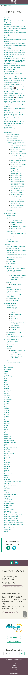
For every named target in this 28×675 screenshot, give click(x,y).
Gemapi (9, 287)
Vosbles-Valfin (8, 500)
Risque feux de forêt (10, 99)
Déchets (9, 282)
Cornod (6, 410)
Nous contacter (8, 368)
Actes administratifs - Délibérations (14, 90)
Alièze (6, 373)
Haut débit (10, 296)
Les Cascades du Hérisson (11, 513)
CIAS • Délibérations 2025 (17, 175)
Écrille (6, 425)
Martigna (7, 451)
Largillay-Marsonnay (10, 442)
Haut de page (25, 615)
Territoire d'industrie (13, 240)
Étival (5, 427)
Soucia (6, 490)
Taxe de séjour (11, 263)
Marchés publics (15, 172)
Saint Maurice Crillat (10, 485)
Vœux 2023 (7, 49)
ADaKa (16, 673)
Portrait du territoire (13, 134)
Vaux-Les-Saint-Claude (11, 494)
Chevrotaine (7, 405)
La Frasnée (7, 438)
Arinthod (13, 309)
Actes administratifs (13, 144)
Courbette (7, 412)
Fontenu (6, 429)
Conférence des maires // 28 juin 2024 (15, 51)
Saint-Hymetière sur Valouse (12, 481)
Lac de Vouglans (12, 252)
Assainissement (11, 274)
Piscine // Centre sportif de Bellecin (14, 66)
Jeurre (6, 435)
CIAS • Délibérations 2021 (17, 183)
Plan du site (7, 511)
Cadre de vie (7, 266)
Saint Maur (7, 483)
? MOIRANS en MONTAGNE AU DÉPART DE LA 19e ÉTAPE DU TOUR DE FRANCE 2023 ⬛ (14, 86)
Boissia (6, 382)
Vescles (6, 498)
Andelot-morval (8, 369)
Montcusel (7, 459)
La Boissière (7, 436)
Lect (5, 444)
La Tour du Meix (9, 440)
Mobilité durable (9, 92)
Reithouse (7, 477)
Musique (9, 361)
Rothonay (7, 479)
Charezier (7, 395)
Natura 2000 (11, 272)
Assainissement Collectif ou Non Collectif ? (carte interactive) (18, 277)
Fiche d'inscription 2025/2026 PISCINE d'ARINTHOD (16, 356)
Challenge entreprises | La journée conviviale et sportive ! (18, 235)
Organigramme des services (15, 142)
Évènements (11, 231)
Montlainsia (7, 461)
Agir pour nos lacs (9, 69)
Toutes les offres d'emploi (18, 226)
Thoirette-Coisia (15, 327)
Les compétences (12, 138)
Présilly (6, 476)
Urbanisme (10, 293)
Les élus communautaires (14, 140)
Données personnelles (11, 71)
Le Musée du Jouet (12, 343)
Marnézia (7, 449)
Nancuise (7, 466)
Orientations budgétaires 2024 (13, 82)
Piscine (9, 348)
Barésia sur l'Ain (9, 377)
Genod (6, 371)
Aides (8, 217)
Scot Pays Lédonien (13, 298)
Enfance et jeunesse (10, 303)
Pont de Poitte (14, 326)
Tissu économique (12, 242)
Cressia (6, 418)
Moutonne (7, 464)
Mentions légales (9, 509)
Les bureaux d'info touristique (16, 246)
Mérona (6, 455)
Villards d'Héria (8, 502)
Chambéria (7, 390)
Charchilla (7, 392)
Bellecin (6, 19)
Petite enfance (11, 305)
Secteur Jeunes (11, 334)
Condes (6, 408)
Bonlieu (12, 313)
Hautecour (7, 433)
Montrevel (7, 463)
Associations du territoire (14, 363)
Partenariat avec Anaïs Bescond (13, 114)
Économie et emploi (10, 213)
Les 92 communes (12, 136)
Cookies (6, 507)
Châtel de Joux (8, 399)
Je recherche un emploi (17, 221)
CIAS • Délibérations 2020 (17, 185)
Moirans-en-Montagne (17, 322)
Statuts (12, 168)
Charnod (6, 397)
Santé (6, 531)
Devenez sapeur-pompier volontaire (15, 26)
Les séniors (7, 526)
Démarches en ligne (10, 116)
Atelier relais (11, 215)
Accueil (3, 5)
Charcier (6, 394)
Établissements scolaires (14, 332)
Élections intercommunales (12, 67)
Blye (5, 381)
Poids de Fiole (14, 324)
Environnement (8, 127)
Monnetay (7, 457)
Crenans (6, 416)
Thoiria (6, 492)
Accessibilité (7, 17)
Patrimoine (7, 25)
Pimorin (6, 472)
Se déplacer (7, 530)
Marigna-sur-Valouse (10, 448)
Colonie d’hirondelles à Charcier (13, 112)
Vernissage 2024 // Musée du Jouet (14, 58)
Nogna (6, 468)
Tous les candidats (15, 228)
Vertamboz (7, 496)
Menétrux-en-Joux (9, 453)
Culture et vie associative (11, 339)
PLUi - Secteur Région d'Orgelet (13, 524)
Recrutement (8, 505)
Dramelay (7, 423)
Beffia (6, 379)
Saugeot (6, 487)
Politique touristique (13, 248)
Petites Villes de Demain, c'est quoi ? (14, 121)
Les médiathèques (12, 345)
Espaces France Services (11, 528)
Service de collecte (15, 284)
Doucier (12, 316)
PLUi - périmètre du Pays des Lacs (14, 515)
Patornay (7, 470)
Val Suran (13, 329)
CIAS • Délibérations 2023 (17, 179)
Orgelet (12, 320)
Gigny (6, 431)
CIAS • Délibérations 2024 (17, 177)
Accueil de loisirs (12, 307)
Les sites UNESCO (12, 261)
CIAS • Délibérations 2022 (17, 181)
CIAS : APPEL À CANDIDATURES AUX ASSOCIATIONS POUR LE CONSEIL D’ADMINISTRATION (14, 62)
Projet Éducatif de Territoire (15, 336)
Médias (9, 210)
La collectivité (8, 133)
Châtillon (6, 401)
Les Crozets (7, 446)
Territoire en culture (13, 341)
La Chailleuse (14, 318)
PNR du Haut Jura (12, 300)
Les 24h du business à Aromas (13, 366)
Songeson (7, 489)
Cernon (6, 388)
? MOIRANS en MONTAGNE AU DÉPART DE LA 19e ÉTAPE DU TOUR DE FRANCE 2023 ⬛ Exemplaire (14, 95)
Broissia (6, 386)
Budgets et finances (16, 170)
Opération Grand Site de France (16, 250)
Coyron (6, 414)
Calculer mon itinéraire (12, 587)
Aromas (12, 311)
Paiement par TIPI (15, 174)
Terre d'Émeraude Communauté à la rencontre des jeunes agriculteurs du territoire (15, 45)
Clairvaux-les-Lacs (15, 314)
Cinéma (9, 347)
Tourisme (7, 245)
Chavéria (6, 403)
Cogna (6, 407)
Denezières (7, 420)
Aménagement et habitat (14, 295)
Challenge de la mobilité (11, 77)
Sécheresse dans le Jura (11, 129)
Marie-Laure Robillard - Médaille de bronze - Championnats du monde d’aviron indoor (14, 54)
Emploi (9, 219)
